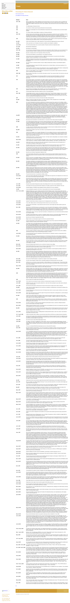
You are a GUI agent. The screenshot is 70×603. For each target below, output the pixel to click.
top (16, 585)
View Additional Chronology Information (22, 15)
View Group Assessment (20, 13)
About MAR (4, 4)
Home (3, 3)
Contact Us (66, 3)
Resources (3, 8)
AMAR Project (4, 7)
